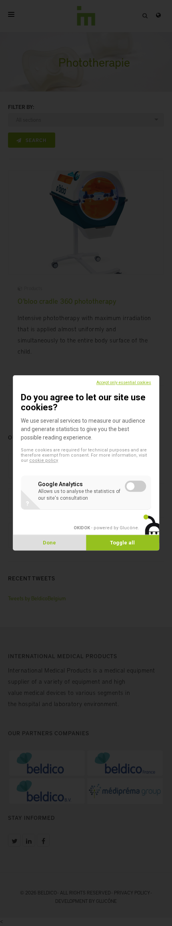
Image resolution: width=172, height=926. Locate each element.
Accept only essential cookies (123, 382)
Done (49, 543)
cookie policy (43, 460)
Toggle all (122, 543)
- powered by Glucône (106, 528)
